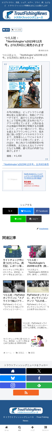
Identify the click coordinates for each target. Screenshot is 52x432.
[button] (34, 219)
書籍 (7, 30)
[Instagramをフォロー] (13, 385)
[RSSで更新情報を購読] (26, 392)
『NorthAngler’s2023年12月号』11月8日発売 (25, 164)
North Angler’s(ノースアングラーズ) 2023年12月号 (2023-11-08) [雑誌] (33, 176)
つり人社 (17, 30)
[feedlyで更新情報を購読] (39, 385)
